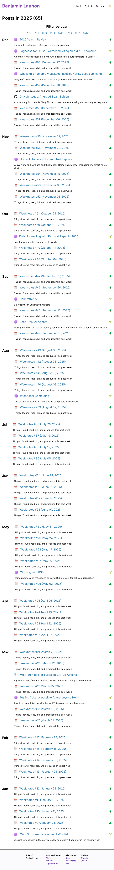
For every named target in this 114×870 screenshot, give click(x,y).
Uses (67, 858)
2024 (69, 33)
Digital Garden (52, 863)
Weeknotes (70, 860)
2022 (52, 33)
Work (79, 6)
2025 (77, 33)
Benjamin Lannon (21, 6)
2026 (86, 33)
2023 (61, 33)
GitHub (84, 860)
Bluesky (84, 858)
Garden (100, 6)
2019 (28, 33)
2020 (36, 33)
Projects (89, 6)
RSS (67, 863)
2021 (44, 33)
